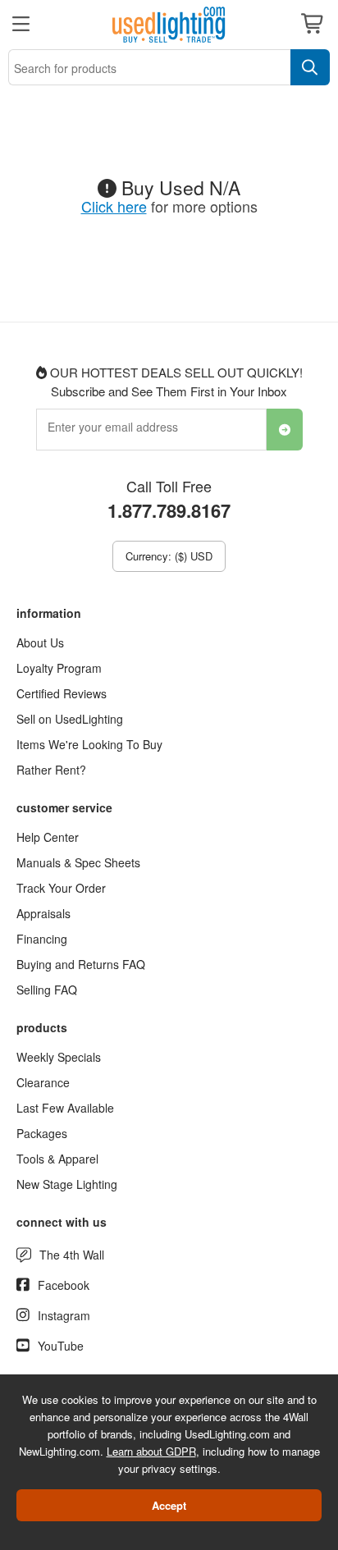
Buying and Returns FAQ (80, 964)
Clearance (43, 1082)
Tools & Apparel (57, 1158)
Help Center (47, 837)
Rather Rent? (51, 769)
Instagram (64, 1315)
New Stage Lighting (66, 1184)
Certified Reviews (61, 693)
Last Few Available (65, 1108)
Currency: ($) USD (169, 556)
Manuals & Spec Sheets (78, 862)
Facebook (63, 1285)
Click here (114, 206)
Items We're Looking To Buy (89, 744)
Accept (169, 1505)
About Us (40, 642)
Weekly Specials (58, 1057)
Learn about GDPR (151, 1451)
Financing (41, 938)
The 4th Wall (71, 1254)
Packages (41, 1133)
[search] (310, 67)
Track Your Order (61, 888)
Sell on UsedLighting (69, 719)
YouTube (61, 1345)
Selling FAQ (46, 989)
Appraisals (43, 913)
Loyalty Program (59, 668)
